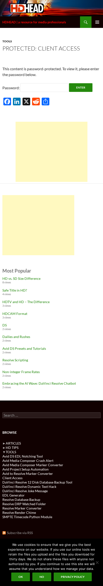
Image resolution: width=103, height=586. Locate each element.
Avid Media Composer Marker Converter (32, 465)
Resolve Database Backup (21, 499)
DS (4, 325)
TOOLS (7, 41)
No (42, 577)
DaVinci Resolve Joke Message (25, 491)
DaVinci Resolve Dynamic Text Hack (29, 486)
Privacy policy (73, 577)
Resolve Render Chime (19, 512)
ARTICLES (13, 443)
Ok (20, 577)
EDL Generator (13, 495)
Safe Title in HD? (14, 290)
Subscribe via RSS (20, 533)
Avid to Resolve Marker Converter (27, 473)
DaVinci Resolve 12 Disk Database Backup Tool (37, 482)
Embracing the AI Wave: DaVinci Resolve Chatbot (39, 383)
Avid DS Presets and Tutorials (24, 348)
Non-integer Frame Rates (21, 372)
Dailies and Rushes (16, 337)
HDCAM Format (14, 314)
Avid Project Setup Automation (25, 469)
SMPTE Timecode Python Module (27, 517)
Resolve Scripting (15, 360)
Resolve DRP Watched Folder (24, 504)
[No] (97, 562)
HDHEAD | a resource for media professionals (34, 22)
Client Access (12, 478)
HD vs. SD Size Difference (21, 278)
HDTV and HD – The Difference (26, 302)
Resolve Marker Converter (22, 508)
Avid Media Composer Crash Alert (27, 461)
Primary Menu (97, 22)
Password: (11, 87)
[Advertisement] (51, 152)
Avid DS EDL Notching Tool (22, 456)
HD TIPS (12, 448)
